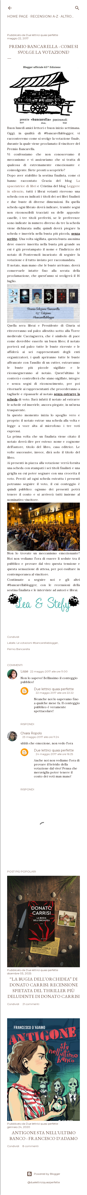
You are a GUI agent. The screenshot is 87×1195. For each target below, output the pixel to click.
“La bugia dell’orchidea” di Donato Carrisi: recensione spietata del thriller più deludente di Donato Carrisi (43, 987)
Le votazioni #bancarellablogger (37, 642)
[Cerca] (77, 7)
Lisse (24, 671)
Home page (17, 16)
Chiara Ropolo (31, 733)
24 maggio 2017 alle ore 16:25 (54, 754)
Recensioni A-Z (44, 16)
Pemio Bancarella (18, 649)
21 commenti (31, 1004)
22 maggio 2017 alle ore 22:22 (55, 692)
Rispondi (27, 724)
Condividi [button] (13, 636)
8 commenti (31, 1146)
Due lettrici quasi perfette (54, 689)
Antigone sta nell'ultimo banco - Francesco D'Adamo (43, 1135)
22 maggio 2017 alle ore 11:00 (49, 671)
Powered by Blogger (47, 1173)
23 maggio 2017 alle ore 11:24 (40, 737)
